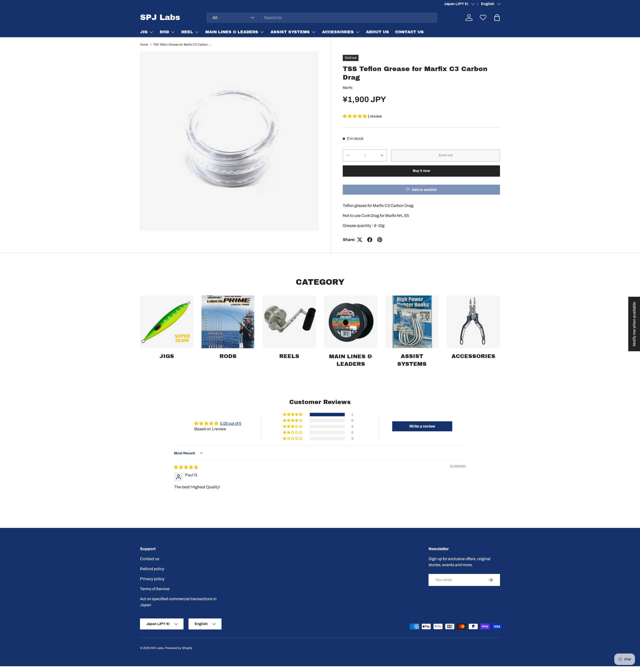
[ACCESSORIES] (473, 321)
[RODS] (228, 321)
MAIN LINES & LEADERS (231, 32)
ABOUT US (377, 32)
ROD (164, 32)
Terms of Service (155, 589)
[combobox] (322, 18)
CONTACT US (409, 32)
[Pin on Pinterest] (380, 240)
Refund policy (152, 569)
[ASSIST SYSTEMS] (412, 321)
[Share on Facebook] (370, 240)
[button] (355, 116)
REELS (289, 356)
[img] (186, 467)
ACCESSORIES (338, 32)
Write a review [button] (422, 426)
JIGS (167, 356)
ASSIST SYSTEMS (290, 32)
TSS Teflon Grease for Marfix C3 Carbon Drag (183, 44)
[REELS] (289, 321)
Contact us (149, 559)
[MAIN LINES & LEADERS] (350, 321)
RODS (228, 356)
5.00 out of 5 (230, 423)
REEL (187, 32)
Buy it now (421, 171)
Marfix (347, 88)
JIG (144, 32)
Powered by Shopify (178, 648)
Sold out (445, 155)
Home (144, 44)
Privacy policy (152, 579)
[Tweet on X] (360, 240)
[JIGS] (166, 321)
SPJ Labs (157, 648)
